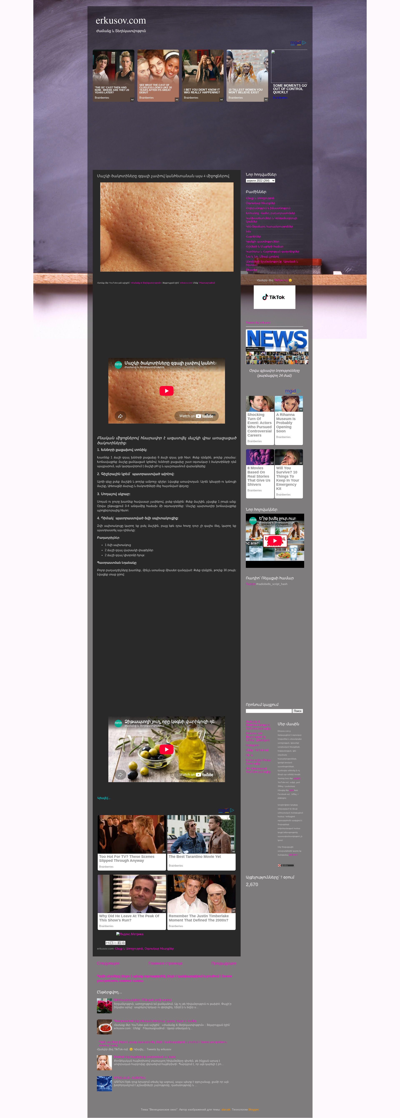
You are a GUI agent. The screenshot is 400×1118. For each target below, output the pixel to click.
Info (248, 231)
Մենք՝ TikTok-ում (257, 750)
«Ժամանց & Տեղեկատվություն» (146, 283)
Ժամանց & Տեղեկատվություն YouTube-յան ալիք (258, 725)
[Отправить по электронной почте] (107, 943)
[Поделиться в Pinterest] (123, 943)
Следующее (108, 963)
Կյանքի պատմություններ (262, 241)
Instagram (252, 745)
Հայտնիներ (253, 236)
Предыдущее (223, 963)
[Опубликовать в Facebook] (119, 943)
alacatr (225, 1109)
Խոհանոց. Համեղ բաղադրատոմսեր (270, 213)
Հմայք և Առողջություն (129, 948)
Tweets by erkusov (258, 322)
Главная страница (165, 963)
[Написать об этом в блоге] (111, 943)
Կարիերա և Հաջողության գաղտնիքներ (272, 251)
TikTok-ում (281, 280)
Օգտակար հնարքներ (159, 948)
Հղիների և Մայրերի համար (264, 246)
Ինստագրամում (207, 283)
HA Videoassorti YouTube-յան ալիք (258, 770)
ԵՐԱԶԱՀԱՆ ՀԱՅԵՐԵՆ (129, 1077)
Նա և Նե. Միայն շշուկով (262, 256)
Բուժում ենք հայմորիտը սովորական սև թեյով (145, 1056)
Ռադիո (250, 584)
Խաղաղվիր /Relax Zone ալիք (258, 762)
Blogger (254, 1109)
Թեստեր (251, 269)
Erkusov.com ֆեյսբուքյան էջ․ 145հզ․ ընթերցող (258, 737)
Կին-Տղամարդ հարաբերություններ (269, 226)
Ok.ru (249, 755)
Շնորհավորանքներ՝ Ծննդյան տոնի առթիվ (142, 999)
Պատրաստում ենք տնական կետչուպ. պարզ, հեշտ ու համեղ (155, 1021)
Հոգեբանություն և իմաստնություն (268, 208)
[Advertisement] (200, 134)
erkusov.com (121, 19)
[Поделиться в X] (115, 943)
